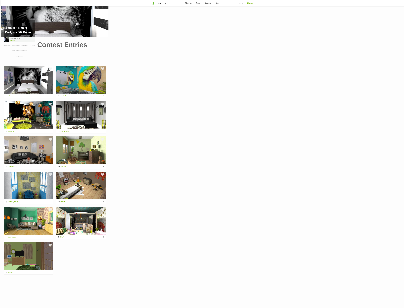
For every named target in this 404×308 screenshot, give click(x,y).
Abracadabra (12, 237)
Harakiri (10, 272)
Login (241, 3)
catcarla (12, 40)
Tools (198, 3)
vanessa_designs (13, 201)
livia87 (62, 237)
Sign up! (250, 3)
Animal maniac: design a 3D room (18, 29)
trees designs (64, 131)
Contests (208, 3)
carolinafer (63, 96)
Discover (188, 3)
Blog (217, 3)
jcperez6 (63, 201)
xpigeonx (11, 131)
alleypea (63, 166)
